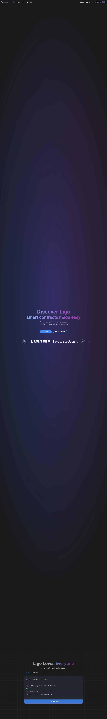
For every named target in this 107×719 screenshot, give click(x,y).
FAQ (27, 2)
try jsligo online (53, 701)
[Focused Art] (55, 342)
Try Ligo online (60, 331)
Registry (82, 2)
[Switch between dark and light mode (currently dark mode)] (92, 2)
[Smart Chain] (29, 342)
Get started (46, 331)
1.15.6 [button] (13, 2)
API (23, 2)
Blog (31, 2)
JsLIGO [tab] (27, 672)
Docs (19, 2)
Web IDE (88, 2)
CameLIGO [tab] (35, 672)
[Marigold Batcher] (80, 342)
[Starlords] (72, 342)
